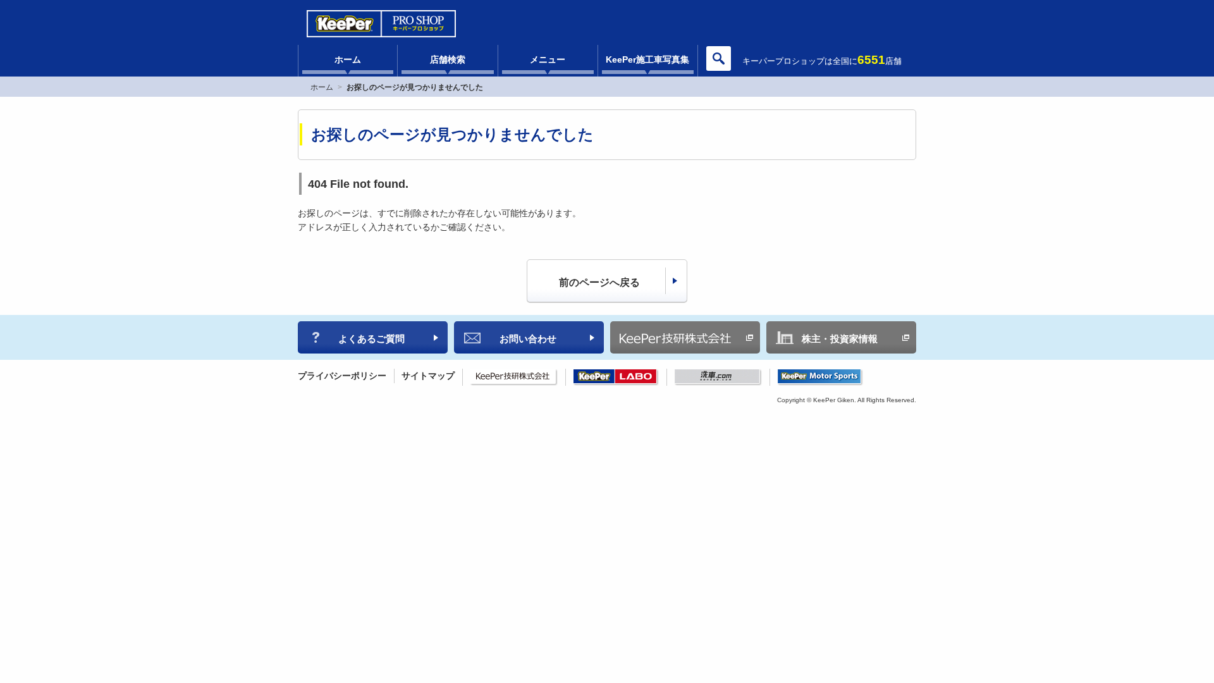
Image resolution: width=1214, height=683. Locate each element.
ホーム (347, 59)
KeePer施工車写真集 (647, 59)
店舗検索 (447, 59)
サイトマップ (428, 376)
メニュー (547, 59)
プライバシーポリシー (342, 376)
